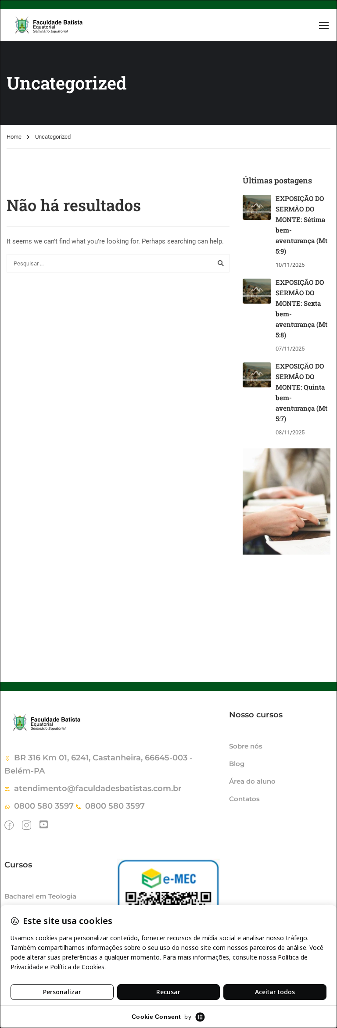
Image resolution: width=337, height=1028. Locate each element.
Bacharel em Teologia (40, 896)
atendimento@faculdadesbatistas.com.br (98, 788)
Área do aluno (252, 781)
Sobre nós (245, 746)
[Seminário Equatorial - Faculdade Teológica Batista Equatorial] (72, 25)
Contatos (244, 799)
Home (14, 136)
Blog (236, 763)
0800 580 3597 (44, 806)
